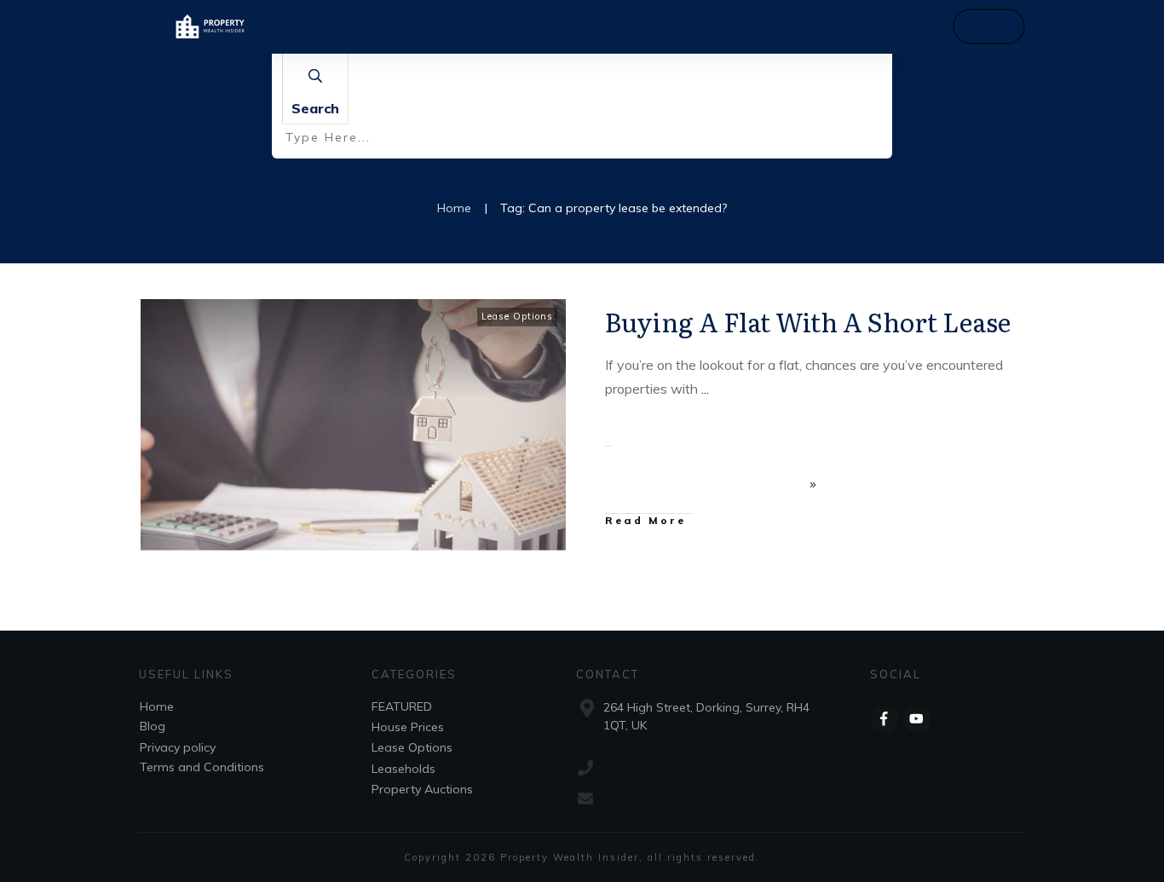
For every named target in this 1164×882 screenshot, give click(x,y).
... (705, 388)
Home (157, 706)
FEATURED (402, 706)
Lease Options (517, 316)
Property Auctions (422, 789)
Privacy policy (178, 747)
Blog (152, 726)
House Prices (408, 727)
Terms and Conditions (202, 767)
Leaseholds (403, 768)
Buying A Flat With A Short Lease (808, 321)
